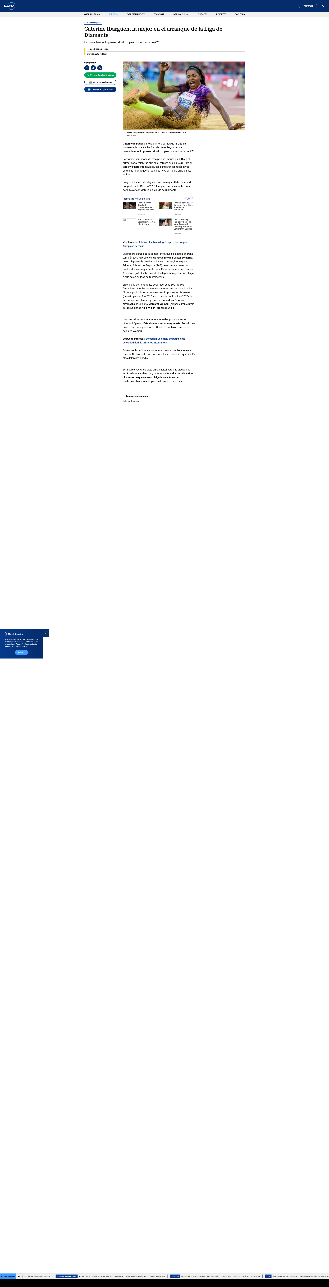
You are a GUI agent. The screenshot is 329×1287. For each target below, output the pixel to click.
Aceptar (21, 652)
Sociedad (240, 14)
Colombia (278, 1276)
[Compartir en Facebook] (86, 67)
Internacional (181, 14)
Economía (159, 14)
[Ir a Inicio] (9, 6)
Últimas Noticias (8, 1276)
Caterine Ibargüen (131, 401)
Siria (200, 1276)
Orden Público (92, 14)
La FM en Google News (102, 82)
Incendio (107, 1276)
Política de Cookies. (20, 646)
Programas (308, 6)
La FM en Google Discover (102, 89)
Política (113, 14)
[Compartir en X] (93, 67)
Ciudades (202, 14)
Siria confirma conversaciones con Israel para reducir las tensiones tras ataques (236, 1276)
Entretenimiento (135, 14)
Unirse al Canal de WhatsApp (102, 75)
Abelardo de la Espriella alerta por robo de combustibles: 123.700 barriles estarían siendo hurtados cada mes (54, 1276)
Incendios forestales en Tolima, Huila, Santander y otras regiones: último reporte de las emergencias (152, 1276)
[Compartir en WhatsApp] (99, 67)
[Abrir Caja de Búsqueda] (323, 6)
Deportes (221, 14)
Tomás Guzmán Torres (97, 49)
